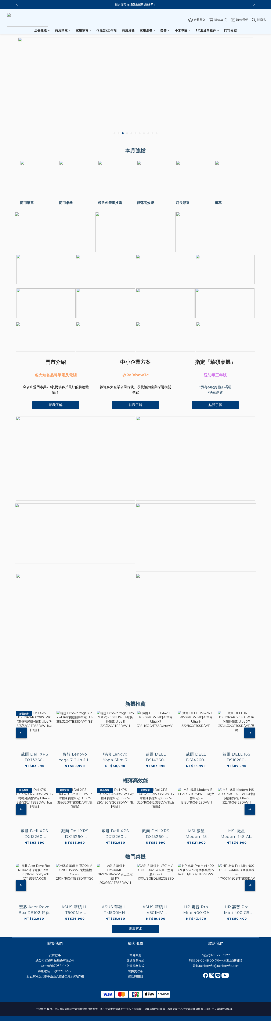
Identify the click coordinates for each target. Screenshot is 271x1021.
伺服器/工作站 (107, 30)
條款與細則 (135, 976)
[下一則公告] (254, 5)
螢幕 (163, 30)
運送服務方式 (135, 960)
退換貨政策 (135, 971)
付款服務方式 (135, 966)
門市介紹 (230, 30)
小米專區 (181, 30)
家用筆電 (82, 30)
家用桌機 (146, 30)
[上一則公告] (17, 5)
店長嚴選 (40, 30)
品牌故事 (55, 955)
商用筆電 (61, 30)
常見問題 (135, 955)
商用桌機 (128, 30)
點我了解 (55, 405)
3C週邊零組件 (206, 30)
